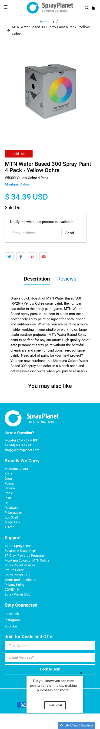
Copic (9, 493)
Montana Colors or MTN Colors (27, 560)
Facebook (12, 614)
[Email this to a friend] (43, 256)
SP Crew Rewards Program (24, 555)
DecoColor (12, 508)
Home (44, 22)
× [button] (81, 673)
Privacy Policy (15, 585)
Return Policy (14, 570)
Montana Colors (17, 184)
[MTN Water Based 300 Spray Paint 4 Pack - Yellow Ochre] (50, 92)
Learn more (55, 705)
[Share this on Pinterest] (32, 256)
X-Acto (9, 527)
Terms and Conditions (20, 580)
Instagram (12, 620)
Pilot (8, 498)
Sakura (10, 488)
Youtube (11, 626)
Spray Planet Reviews (20, 565)
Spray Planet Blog (17, 594)
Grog (8, 478)
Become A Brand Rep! (20, 551)
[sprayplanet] (50, 7)
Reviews (66, 279)
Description (37, 279)
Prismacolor (13, 512)
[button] (60, 725)
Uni (7, 503)
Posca (9, 483)
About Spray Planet (19, 546)
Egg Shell (11, 517)
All (58, 22)
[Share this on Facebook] (20, 256)
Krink (8, 474)
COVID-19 (12, 589)
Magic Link (12, 522)
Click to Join (50, 669)
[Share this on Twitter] (9, 256)
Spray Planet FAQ (17, 575)
